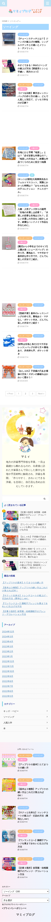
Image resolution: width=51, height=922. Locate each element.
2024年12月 (8, 631)
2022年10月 (8, 671)
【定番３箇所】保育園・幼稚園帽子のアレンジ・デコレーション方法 (33, 515)
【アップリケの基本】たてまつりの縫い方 (22, 582)
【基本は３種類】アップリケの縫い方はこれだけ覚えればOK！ (25, 589)
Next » (41, 393)
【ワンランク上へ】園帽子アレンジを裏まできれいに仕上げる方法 (33, 527)
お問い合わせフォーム (25, 749)
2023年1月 (7, 656)
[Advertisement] (25, 128)
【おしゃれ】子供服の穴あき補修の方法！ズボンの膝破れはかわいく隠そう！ (33, 374)
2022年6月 (7, 691)
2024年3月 (7, 636)
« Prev (10, 393)
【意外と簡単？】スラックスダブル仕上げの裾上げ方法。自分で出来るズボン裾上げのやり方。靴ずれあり (33, 553)
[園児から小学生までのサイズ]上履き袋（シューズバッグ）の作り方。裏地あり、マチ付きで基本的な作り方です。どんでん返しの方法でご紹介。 (33, 253)
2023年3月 (7, 646)
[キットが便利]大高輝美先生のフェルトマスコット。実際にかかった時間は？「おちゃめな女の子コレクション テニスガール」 (33, 185)
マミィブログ (25, 914)
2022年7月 (7, 686)
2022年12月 (8, 661)
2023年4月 (7, 641)
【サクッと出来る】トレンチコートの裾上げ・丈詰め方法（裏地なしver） (25, 597)
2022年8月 (7, 681)
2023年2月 (7, 651)
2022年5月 (7, 696)
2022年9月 (7, 676)
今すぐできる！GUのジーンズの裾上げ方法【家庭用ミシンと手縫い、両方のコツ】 (33, 68)
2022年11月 (8, 666)
